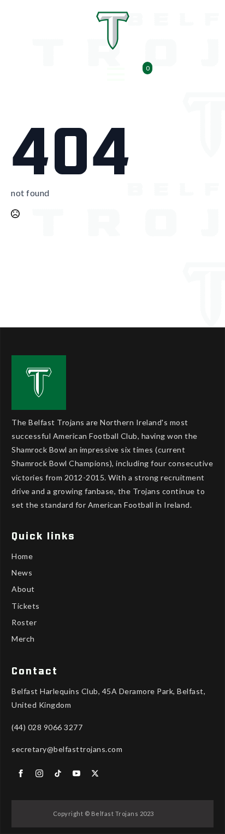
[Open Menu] (116, 74)
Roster (24, 622)
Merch (23, 638)
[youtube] (76, 773)
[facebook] (20, 773)
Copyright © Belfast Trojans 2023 (103, 813)
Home (22, 556)
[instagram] (39, 773)
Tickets (25, 605)
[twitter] (95, 773)
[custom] (58, 773)
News (21, 572)
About (23, 589)
